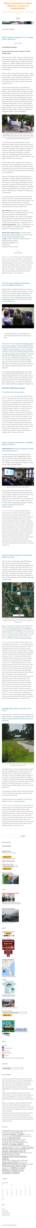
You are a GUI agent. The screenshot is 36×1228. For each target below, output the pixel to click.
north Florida (11, 265)
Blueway (18, 1132)
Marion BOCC (25, 668)
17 (2, 1193)
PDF (20, 253)
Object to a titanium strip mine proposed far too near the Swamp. (11, 902)
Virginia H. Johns (20, 426)
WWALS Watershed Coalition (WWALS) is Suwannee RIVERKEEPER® (18, 6)
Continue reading (19, 392)
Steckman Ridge (17, 686)
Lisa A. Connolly (25, 666)
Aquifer (5, 1132)
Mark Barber (29, 412)
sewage (30, 418)
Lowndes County (29, 263)
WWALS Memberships (8, 861)
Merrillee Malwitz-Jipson (17, 372)
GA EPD (20, 404)
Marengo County (17, 668)
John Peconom (21, 664)
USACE (11, 694)
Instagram (6, 1050)
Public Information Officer (19, 678)
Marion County (20, 815)
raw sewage (24, 529)
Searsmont (8, 684)
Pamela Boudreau (22, 674)
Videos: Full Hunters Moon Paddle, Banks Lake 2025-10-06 (16, 1083)
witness (15, 696)
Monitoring (7, 644)
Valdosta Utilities (11, 426)
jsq (22, 273)
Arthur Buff (9, 646)
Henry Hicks (30, 406)
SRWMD (26, 396)
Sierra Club (17, 684)
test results (20, 424)
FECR (17, 654)
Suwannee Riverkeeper (21, 267)
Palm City (15, 674)
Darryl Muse (9, 400)
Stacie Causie (9, 686)
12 (11, 1191)
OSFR (12, 416)
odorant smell (20, 672)
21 (20, 1193)
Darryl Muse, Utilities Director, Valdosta (13, 388)
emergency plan (12, 652)
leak (27, 664)
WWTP (8, 432)
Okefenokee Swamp (7, 1145)
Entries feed (5, 1211)
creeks (27, 1134)
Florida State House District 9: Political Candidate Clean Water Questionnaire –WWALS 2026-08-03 (18, 1099)
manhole (23, 412)
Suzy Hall (29, 267)
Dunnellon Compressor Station (19, 650)
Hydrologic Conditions (7, 408)
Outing (17, 1146)
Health (16, 257)
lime (19, 412)
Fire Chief (24, 656)
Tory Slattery (15, 690)
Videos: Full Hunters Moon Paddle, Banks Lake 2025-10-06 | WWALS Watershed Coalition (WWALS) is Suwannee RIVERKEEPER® (16, 1087)
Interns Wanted (6, 846)
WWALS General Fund (8, 932)
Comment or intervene (8, 922)
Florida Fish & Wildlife (12, 404)
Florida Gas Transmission (15, 660)
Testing (30, 257)
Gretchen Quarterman (26, 261)
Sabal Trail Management (13, 682)
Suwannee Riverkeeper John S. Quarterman (20, 349)
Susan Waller (22, 688)
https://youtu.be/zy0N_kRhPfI (16, 236)
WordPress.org (5, 1215)
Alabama (26, 644)
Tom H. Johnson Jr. (10, 269)
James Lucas (9, 664)
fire (21, 656)
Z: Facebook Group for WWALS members (14, 1058)
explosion (10, 654)
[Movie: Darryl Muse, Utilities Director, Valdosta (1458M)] (18, 485)
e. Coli (23, 259)
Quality (20, 257)
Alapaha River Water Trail (24, 1131)
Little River (7, 1142)
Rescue (15, 680)
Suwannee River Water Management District (13, 535)
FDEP (28, 400)
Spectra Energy (10, 821)
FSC (9, 662)
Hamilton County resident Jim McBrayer (16, 354)
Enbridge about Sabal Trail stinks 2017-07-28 (17, 709)
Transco (21, 690)
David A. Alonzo (23, 646)
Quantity (17, 1148)
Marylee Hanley (18, 670)
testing (3, 269)
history (26, 662)
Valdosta (29, 269)
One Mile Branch (6, 416)
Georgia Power (14, 261)
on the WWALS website (19, 502)
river (20, 265)
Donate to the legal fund (9, 976)
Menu (18, 18)
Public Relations (15, 628)
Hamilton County (21, 1139)
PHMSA (11, 676)
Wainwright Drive (18, 539)
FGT (13, 656)
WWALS (23, 271)
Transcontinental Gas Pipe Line (9, 823)
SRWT (21, 1152)
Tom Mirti (30, 424)
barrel (29, 805)
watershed (7, 271)
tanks (9, 690)
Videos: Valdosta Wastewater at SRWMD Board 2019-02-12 (17, 443)
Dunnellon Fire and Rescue (15, 630)
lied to (9, 666)
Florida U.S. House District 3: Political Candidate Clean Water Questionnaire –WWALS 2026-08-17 (17, 1119)
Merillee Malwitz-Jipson (7, 414)
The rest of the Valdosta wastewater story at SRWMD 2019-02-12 (16, 284)
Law (15, 396)
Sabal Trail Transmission (25, 682)
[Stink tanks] (18, 762)
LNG (3, 644)
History (27, 642)
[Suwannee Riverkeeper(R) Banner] (21, 1031)
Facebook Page (8, 1048)
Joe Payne (15, 664)
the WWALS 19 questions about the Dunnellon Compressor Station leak (18, 718)
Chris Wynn (20, 398)
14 (20, 1191)
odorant (15, 672)
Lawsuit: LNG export (8, 959)
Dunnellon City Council (24, 648)
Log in (3, 1209)
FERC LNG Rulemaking (8, 908)
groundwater (23, 406)
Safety (26, 257)
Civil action (26, 398)
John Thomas (12, 412)
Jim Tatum (17, 410)
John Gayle (22, 410)
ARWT (11, 1132)
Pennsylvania (5, 676)
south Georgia (11, 267)
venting (16, 694)
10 (2, 1191)
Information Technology (25, 408)
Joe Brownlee (9, 263)
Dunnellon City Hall (7, 650)
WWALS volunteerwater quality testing (8, 873)
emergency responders (22, 652)
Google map (6, 618)
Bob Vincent (14, 398)
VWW (3, 259)
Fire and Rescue (26, 628)
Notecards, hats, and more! (9, 1007)
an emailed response (19, 716)
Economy (16, 642)
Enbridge (31, 652)
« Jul (3, 1199)
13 (16, 1191)
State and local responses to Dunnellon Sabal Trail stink (17, 556)
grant (19, 261)
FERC (10, 656)
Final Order (17, 656)
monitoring (5, 265)
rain (28, 416)
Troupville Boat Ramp (21, 269)
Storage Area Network (21, 420)
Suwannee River (9, 422)
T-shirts (4, 979)
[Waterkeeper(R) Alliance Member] (6, 1035)
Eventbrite (4, 1045)
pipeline (15, 676)
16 (30, 1191)
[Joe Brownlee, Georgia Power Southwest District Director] (18, 132)
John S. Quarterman (18, 263)
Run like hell (23, 680)
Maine (10, 668)
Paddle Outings (6, 851)
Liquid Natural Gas (16, 666)
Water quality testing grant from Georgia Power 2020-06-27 (17, 38)
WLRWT (6, 1168)
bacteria (13, 259)
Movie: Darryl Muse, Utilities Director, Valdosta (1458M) (18, 486)
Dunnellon (16, 648)
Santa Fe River (24, 1149)
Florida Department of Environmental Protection (14, 658)
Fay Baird (24, 400)
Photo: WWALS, (6, 133)
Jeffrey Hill (4, 410)
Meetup (9, 1052)
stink (22, 686)
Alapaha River (8, 1131)
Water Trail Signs (7, 939)
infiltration (16, 408)
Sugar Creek (21, 533)
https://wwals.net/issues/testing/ (11, 234)
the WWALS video (8, 392)
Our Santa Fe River (18, 416)
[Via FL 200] (18, 617)
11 (7, 1191)
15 (25, 1191)
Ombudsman (9, 674)
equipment (28, 259)
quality (17, 265)
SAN (19, 418)
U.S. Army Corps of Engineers (14, 692)
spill (10, 420)
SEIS (13, 684)
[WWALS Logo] (8, 1031)
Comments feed (6, 1213)
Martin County (9, 670)
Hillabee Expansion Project (17, 662)
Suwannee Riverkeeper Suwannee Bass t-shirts (8, 995)
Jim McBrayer (11, 410)
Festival (9, 1136)
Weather (23, 1162)
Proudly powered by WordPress (9, 1225)
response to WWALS (24, 565)
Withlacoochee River (16, 271)
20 (16, 1193)
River (23, 257)
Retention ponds (10, 418)
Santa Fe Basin (24, 418)
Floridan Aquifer (27, 1136)
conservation (18, 259)
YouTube (6, 1055)
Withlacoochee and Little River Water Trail (17, 1164)
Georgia (8, 261)
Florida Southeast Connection (23, 811)
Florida (3, 261)
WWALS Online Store (8, 999)
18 (7, 1193)
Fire (23, 642)
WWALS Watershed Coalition (16, 543)
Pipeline (13, 644)
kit (23, 263)
